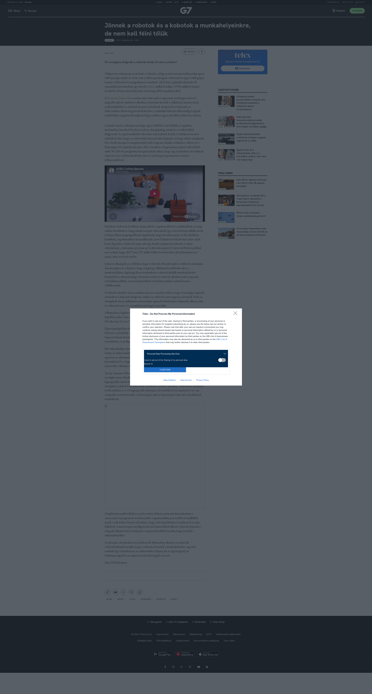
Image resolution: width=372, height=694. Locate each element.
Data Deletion (169, 380)
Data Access (186, 380)
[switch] (222, 360)
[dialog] (186, 347)
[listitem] (185, 353)
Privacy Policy (202, 380)
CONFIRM (165, 370)
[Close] (236, 314)
